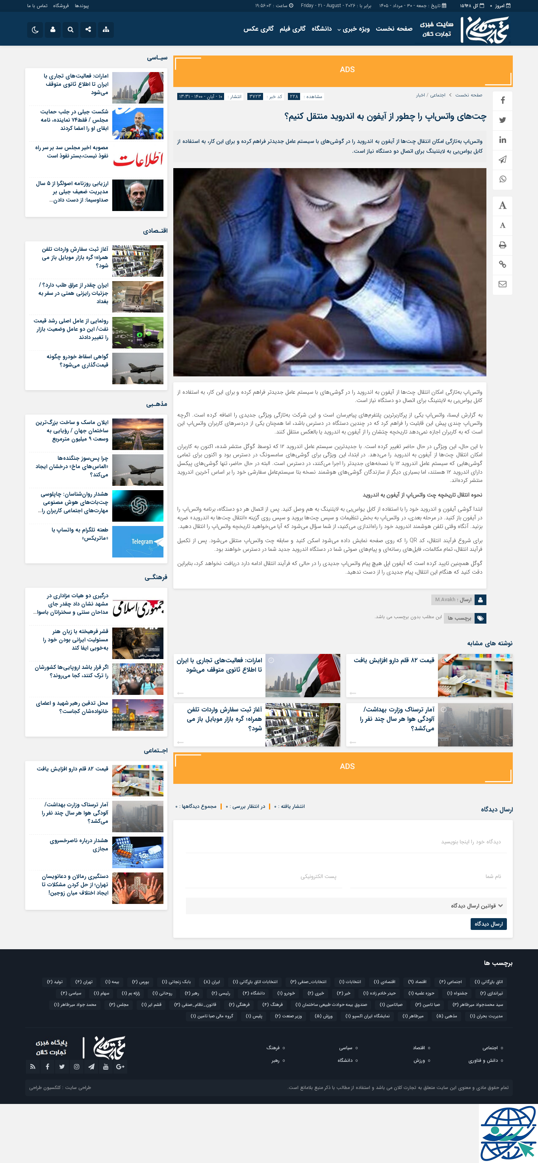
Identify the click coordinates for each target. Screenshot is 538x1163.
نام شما (493, 876)
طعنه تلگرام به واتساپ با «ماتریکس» (80, 534)
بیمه (112, 982)
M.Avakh (445, 600)
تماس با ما (37, 5)
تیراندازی (491, 993)
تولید (55, 982)
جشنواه (457, 993)
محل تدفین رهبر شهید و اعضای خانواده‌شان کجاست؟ (72, 707)
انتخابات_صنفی (308, 982)
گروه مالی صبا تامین (212, 1016)
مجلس (119, 1005)
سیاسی (71, 993)
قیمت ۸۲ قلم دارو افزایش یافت (394, 660)
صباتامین (391, 1005)
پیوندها (82, 5)
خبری (316, 993)
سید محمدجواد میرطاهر (478, 1005)
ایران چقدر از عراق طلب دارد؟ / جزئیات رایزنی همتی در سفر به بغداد (73, 293)
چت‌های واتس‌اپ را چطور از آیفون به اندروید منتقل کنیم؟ (385, 116)
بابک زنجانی (176, 982)
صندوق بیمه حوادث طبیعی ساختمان (331, 1005)
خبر (344, 993)
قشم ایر (151, 1005)
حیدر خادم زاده (379, 993)
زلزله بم (131, 993)
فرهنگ (272, 1005)
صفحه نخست (394, 29)
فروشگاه (61, 5)
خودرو (286, 993)
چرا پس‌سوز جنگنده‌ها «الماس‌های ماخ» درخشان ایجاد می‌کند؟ (71, 466)
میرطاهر (413, 1016)
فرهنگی (239, 1005)
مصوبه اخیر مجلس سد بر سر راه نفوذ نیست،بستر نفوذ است (71, 151)
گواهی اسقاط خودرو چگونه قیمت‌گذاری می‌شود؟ (77, 360)
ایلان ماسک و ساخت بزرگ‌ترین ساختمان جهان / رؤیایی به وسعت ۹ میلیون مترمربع (71, 430)
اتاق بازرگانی (489, 982)
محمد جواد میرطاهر (75, 1005)
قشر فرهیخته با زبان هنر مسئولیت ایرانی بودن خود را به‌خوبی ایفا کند (75, 639)
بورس (140, 982)
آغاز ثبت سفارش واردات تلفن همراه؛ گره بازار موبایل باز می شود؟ (224, 719)
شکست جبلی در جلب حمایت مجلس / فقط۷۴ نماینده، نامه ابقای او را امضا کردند (74, 120)
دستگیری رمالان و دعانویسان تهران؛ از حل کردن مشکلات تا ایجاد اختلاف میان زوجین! (75, 884)
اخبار (420, 95)
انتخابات (350, 982)
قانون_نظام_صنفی (195, 1005)
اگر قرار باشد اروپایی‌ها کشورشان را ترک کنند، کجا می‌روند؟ (71, 671)
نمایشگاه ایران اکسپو (367, 1016)
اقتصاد (417, 982)
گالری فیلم (293, 29)
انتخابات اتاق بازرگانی (255, 982)
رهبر (192, 993)
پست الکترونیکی (318, 876)
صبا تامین (427, 1005)
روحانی (162, 993)
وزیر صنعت (288, 1016)
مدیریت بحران (486, 1016)
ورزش (324, 1016)
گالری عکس (258, 29)
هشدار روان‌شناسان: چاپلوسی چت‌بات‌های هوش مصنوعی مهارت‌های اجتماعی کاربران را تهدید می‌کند (74, 506)
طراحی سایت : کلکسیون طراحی (60, 1087)
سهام (101, 993)
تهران (84, 982)
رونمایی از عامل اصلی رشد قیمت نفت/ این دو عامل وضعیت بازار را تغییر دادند (70, 329)
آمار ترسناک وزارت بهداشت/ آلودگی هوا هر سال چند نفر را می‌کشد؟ (397, 719)
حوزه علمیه (421, 993)
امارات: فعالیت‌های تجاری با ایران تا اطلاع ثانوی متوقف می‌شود (219, 665)
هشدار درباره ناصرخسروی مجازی (79, 844)
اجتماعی (437, 95)
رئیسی (220, 993)
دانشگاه (322, 29)
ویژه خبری (356, 29)
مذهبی (446, 1016)
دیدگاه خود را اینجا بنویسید (471, 841)
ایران (212, 982)
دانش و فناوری (483, 1060)
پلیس (254, 1016)
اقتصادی (384, 982)
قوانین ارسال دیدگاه (473, 906)
